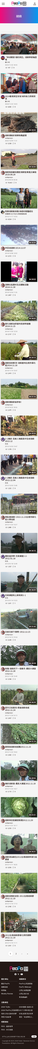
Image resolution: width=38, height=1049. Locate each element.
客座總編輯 (23, 997)
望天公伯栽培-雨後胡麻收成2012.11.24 (17, 708)
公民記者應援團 (25, 990)
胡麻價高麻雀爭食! (13, 402)
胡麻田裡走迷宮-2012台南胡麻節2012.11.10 (19, 897)
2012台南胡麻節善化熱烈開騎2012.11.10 (18, 936)
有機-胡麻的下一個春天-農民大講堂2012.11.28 (20, 669)
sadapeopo (9, 138)
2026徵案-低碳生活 (26, 1007)
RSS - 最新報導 (7, 1026)
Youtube (22, 974)
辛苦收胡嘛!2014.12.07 (15, 247)
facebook (15, 974)
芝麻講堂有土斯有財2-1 (15, 595)
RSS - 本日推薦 (7, 1029)
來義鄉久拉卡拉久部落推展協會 (16, 214)
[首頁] (19, 3)
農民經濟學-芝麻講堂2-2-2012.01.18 (16, 557)
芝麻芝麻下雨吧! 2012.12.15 (17, 631)
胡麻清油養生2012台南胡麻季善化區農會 (21, 858)
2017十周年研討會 (26, 1010)
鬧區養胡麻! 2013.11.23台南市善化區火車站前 (20, 518)
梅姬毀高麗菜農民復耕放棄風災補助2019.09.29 (20, 173)
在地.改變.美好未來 (26, 1013)
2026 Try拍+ (5, 1007)
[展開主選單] (3, 4)
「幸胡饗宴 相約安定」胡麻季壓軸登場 (21, 58)
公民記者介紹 (24, 993)
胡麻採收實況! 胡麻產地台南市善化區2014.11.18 (20, 364)
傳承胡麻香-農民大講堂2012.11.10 (20, 783)
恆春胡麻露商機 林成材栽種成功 (19, 211)
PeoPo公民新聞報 (25, 983)
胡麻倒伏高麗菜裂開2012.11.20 (19, 820)
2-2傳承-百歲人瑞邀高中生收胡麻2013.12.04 (19, 478)
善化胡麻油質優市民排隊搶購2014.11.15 (18, 324)
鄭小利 (7, 62)
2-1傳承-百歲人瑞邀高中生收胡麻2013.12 (19, 439)
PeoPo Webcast (25, 987)
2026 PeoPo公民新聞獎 (10, 1010)
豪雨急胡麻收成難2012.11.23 (18, 746)
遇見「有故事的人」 (26, 1017)
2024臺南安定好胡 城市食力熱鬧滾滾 (20, 97)
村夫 (6, 444)
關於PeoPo (5, 983)
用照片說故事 (6, 1017)
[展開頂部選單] (35, 4)
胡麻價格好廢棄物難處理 (16, 135)
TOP (34, 1036)
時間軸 (3, 990)
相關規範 (4, 987)
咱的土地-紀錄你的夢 (9, 1013)
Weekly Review (7, 993)
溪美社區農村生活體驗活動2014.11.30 (17, 285)
